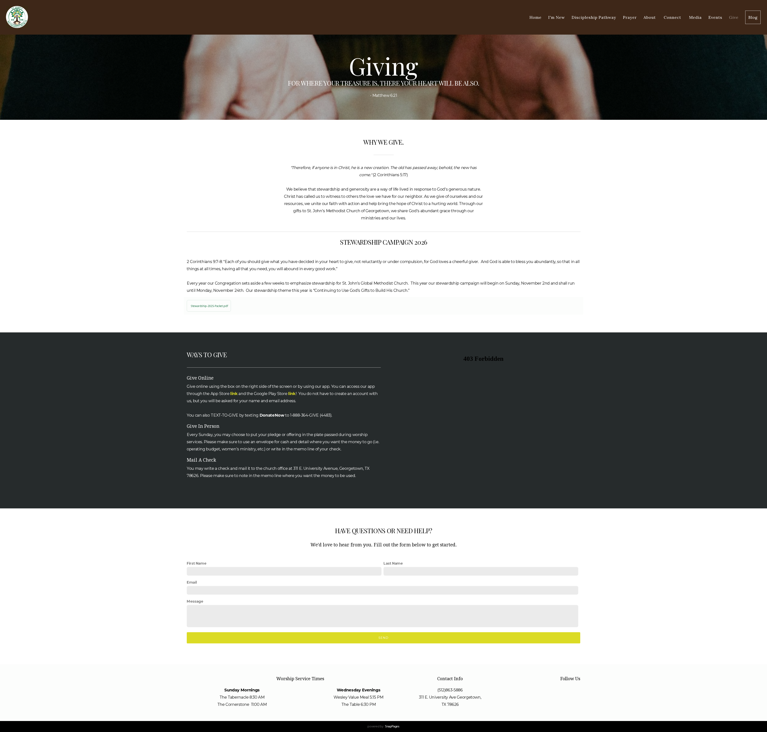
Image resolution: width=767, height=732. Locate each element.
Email (192, 582)
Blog (752, 17)
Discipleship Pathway (594, 17)
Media (695, 17)
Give (733, 17)
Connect (673, 17)
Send (384, 638)
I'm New (556, 17)
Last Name (393, 563)
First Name (196, 563)
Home (535, 17)
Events (715, 17)
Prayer (630, 17)
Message (195, 601)
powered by (383, 726)
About (650, 17)
